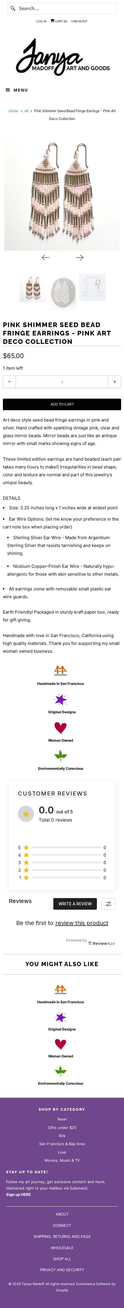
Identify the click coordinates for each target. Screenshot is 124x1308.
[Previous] (44, 257)
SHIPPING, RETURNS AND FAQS (62, 1236)
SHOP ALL (62, 1258)
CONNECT (62, 1225)
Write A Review (75, 903)
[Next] (79, 257)
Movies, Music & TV (62, 1160)
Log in (41, 21)
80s (62, 1135)
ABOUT (62, 1214)
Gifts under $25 (62, 1127)
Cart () (60, 21)
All (27, 111)
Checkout (79, 21)
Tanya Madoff (33, 1284)
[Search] (13, 8)
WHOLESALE (62, 1247)
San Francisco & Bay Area (62, 1143)
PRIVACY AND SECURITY (62, 1269)
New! (62, 1119)
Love (62, 1152)
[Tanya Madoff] (62, 56)
